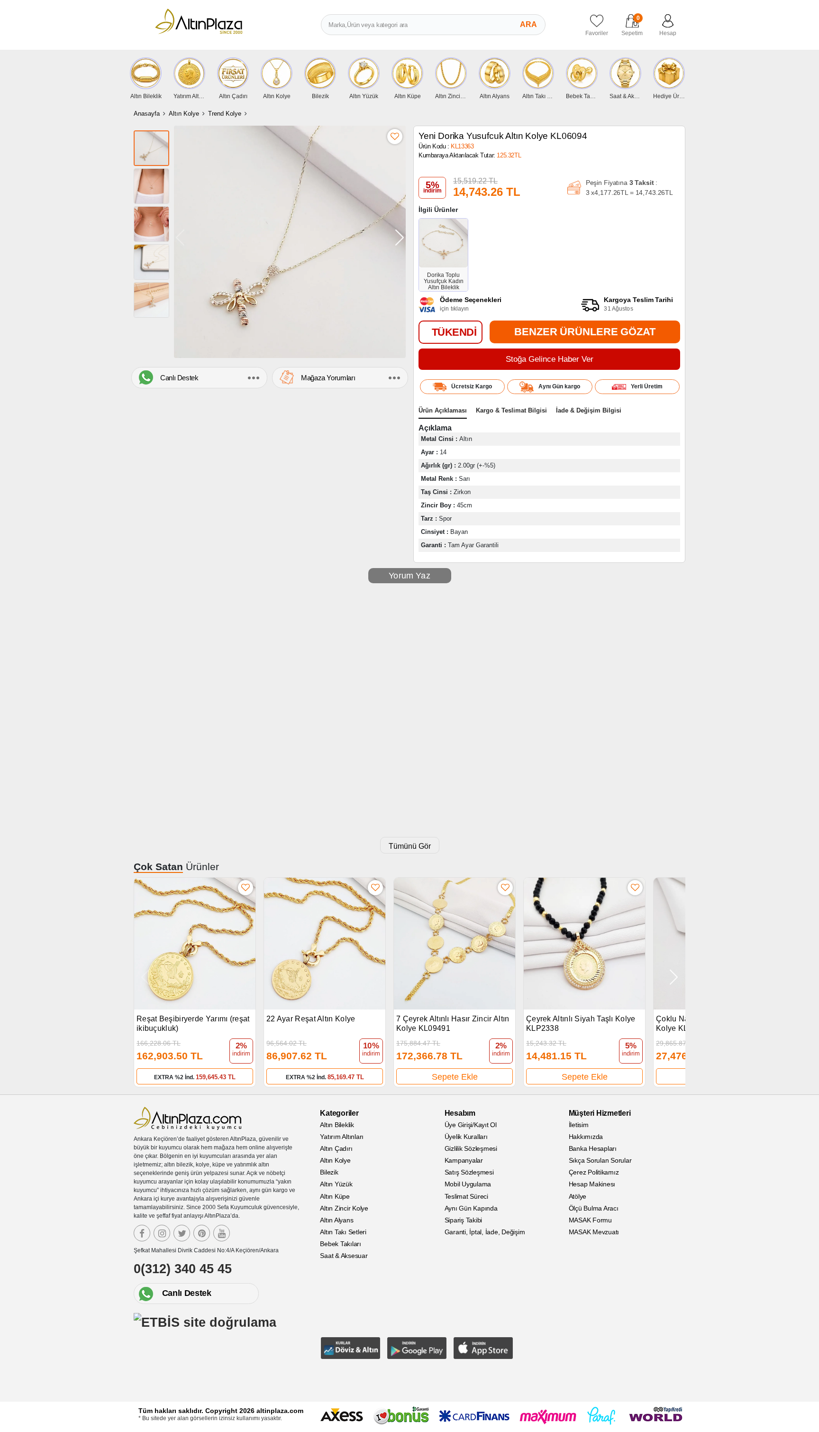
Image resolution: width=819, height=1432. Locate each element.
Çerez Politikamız (594, 1172)
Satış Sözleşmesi (469, 1172)
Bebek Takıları (340, 1244)
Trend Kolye (224, 113)
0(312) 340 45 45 (183, 1269)
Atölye (578, 1196)
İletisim (579, 1125)
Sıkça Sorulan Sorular (600, 1160)
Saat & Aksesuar (343, 1255)
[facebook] (142, 1233)
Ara (528, 24)
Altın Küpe (335, 1196)
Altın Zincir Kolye (344, 1208)
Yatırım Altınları (342, 1136)
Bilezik (329, 1172)
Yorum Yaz (409, 575)
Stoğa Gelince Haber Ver (549, 359)
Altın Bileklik (337, 1125)
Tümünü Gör (410, 846)
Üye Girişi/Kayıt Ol (471, 1125)
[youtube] (221, 1233)
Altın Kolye (184, 113)
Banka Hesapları (593, 1148)
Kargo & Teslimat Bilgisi (511, 410)
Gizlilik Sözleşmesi (471, 1148)
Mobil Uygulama (468, 1184)
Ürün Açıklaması (443, 410)
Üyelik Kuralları (466, 1136)
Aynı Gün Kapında (471, 1208)
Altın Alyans (336, 1220)
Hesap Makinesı (592, 1184)
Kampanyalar (464, 1160)
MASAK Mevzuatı (594, 1232)
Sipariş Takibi (463, 1220)
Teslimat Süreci (466, 1196)
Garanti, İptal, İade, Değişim (485, 1232)
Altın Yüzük (336, 1184)
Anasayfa (147, 113)
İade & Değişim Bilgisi (588, 410)
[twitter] (181, 1233)
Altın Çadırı (336, 1148)
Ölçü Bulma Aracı (594, 1208)
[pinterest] (201, 1233)
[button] (399, 237)
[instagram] (162, 1233)
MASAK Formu (590, 1220)
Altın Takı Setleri (343, 1232)
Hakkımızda (586, 1136)
